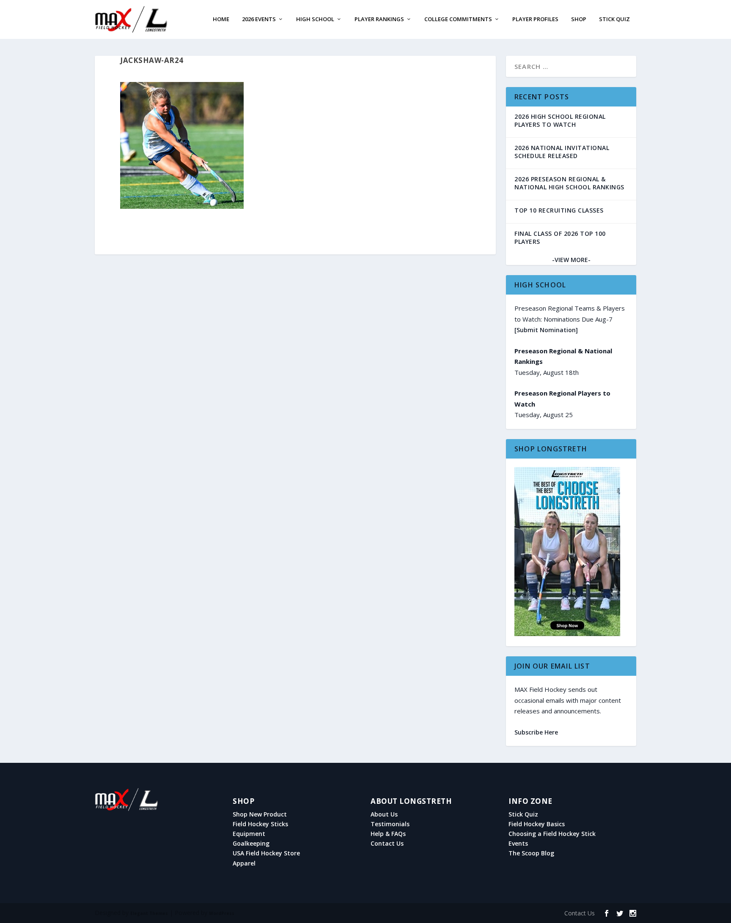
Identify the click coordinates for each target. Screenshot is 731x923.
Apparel (244, 863)
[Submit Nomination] (546, 330)
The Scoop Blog (531, 853)
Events (518, 843)
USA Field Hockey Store (266, 853)
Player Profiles (535, 19)
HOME (221, 19)
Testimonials (390, 824)
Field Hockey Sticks (260, 824)
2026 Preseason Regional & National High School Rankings (569, 183)
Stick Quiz (614, 19)
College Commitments (458, 19)
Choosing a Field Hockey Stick (552, 834)
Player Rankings (379, 19)
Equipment (249, 834)
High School (315, 19)
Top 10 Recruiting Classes (559, 210)
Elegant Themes (149, 913)
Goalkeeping (251, 843)
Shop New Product (260, 814)
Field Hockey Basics (536, 824)
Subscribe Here (536, 732)
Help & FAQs (388, 834)
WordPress (221, 913)
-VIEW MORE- (571, 260)
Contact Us (387, 843)
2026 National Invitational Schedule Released (561, 152)
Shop (578, 19)
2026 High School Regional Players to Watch (560, 120)
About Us (384, 814)
